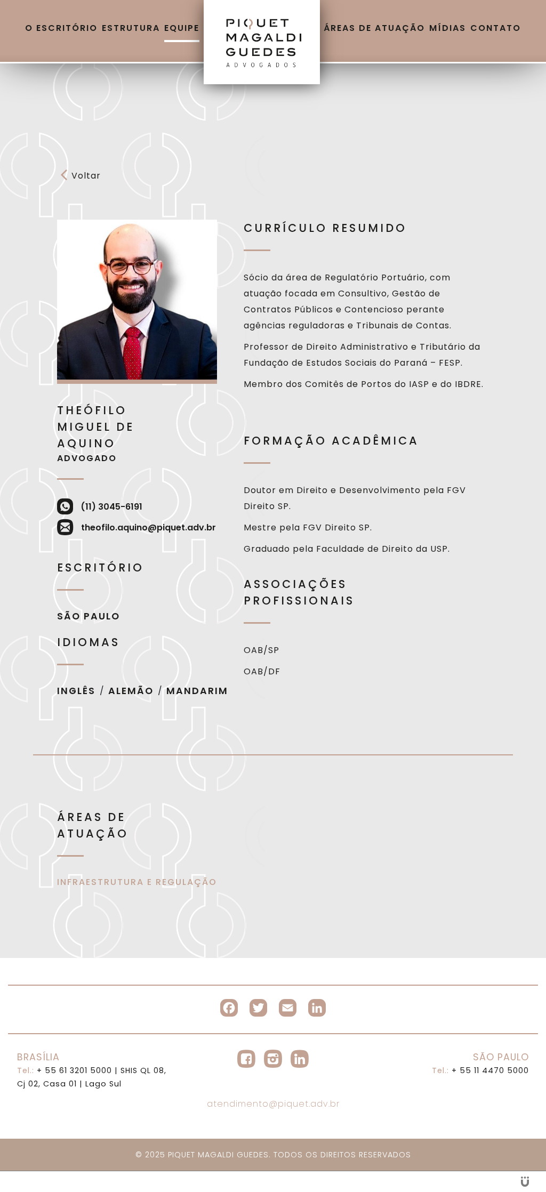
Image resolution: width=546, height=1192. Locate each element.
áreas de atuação (374, 28)
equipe (181, 28)
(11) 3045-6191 (111, 507)
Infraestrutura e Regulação (137, 882)
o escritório (61, 28)
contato (495, 28)
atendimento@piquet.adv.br (273, 1104)
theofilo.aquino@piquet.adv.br (148, 527)
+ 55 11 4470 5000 (480, 1070)
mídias (447, 28)
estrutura (131, 28)
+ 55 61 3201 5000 (64, 1070)
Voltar (86, 176)
